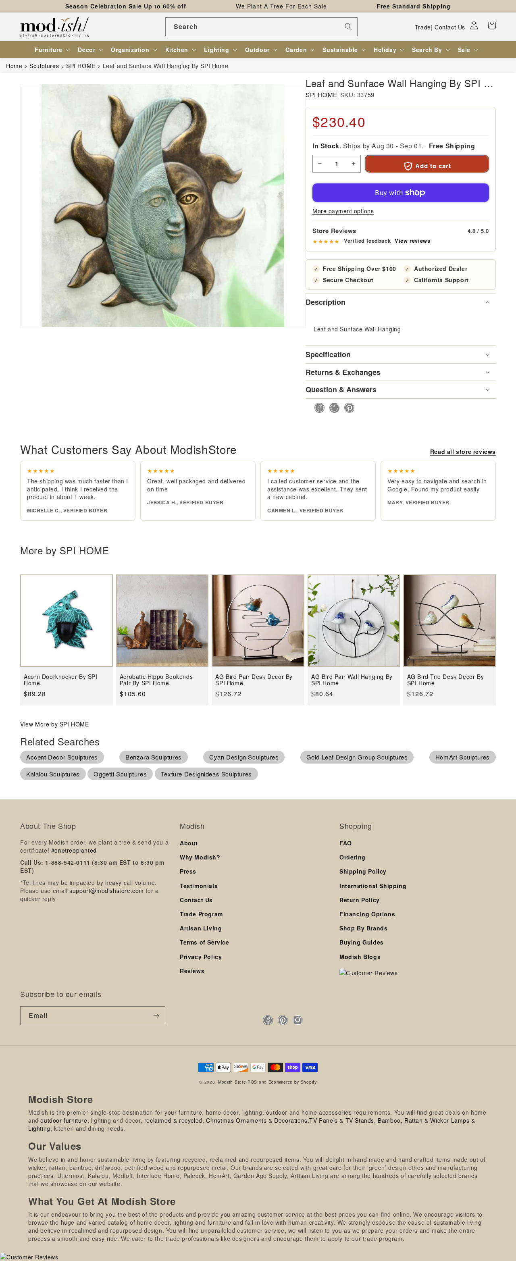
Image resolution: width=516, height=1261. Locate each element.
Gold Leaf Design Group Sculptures (357, 757)
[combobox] (261, 27)
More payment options (343, 211)
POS (252, 1082)
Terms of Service (204, 942)
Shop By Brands (363, 928)
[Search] (348, 26)
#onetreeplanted (74, 850)
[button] (492, 25)
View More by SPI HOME (54, 724)
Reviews (192, 971)
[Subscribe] (156, 1015)
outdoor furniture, (64, 1120)
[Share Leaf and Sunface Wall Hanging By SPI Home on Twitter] (332, 408)
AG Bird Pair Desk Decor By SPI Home (254, 680)
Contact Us (450, 27)
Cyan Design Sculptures (244, 757)
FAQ (345, 843)
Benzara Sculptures (153, 757)
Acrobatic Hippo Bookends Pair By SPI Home (156, 680)
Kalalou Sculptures (53, 774)
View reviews (412, 240)
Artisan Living (201, 928)
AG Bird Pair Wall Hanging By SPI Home (352, 680)
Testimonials (199, 886)
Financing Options (367, 914)
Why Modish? (200, 857)
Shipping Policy (363, 871)
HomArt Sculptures (462, 757)
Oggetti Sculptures (120, 774)
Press (188, 871)
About (189, 843)
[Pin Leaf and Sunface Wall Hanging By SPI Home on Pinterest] (346, 408)
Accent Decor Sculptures (62, 757)
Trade (423, 27)
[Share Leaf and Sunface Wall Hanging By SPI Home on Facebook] (317, 408)
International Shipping (372, 886)
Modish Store (232, 1082)
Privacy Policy (201, 957)
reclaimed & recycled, (174, 1120)
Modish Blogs (360, 957)
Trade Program (201, 914)
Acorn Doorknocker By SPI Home (60, 680)
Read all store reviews (463, 451)
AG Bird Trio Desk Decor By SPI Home (445, 680)
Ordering (352, 857)
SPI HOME (321, 94)
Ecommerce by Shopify (292, 1082)
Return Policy (359, 900)
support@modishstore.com (106, 890)
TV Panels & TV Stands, (342, 1120)
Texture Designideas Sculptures (206, 774)
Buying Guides (361, 942)
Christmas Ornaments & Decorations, (257, 1120)
